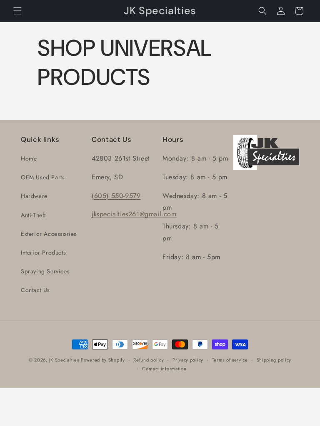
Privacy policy (187, 360)
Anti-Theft (33, 215)
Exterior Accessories (49, 234)
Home (29, 158)
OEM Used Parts (43, 177)
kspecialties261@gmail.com (135, 214)
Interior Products (43, 252)
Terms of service (230, 360)
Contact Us (35, 290)
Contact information (164, 368)
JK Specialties (64, 360)
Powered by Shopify (103, 360)
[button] (17, 11)
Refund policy (148, 360)
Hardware (34, 196)
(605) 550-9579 (116, 196)
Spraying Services (45, 271)
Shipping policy (274, 360)
